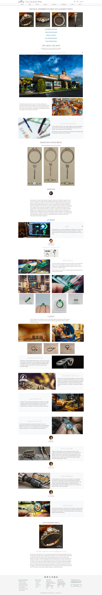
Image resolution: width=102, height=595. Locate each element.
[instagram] (47, 577)
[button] (23, 19)
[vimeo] (52, 577)
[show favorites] (78, 1)
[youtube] (54, 577)
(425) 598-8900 (60, 581)
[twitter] (57, 577)
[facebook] (45, 577)
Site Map (37, 583)
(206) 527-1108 (49, 581)
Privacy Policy (38, 584)
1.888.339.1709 (74, 579)
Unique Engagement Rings (23, 588)
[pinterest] (50, 577)
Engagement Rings (22, 581)
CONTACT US (76, 585)
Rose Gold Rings (22, 587)
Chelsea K (51, 197)
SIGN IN (80, 1)
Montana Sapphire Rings (23, 584)
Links (36, 587)
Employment (38, 581)
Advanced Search (22, 590)
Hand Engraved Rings (22, 583)
